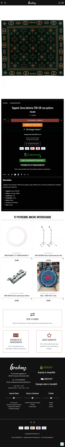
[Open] (2, 2)
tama (33, 139)
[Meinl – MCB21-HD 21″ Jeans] (48, 276)
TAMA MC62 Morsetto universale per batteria (16, 296)
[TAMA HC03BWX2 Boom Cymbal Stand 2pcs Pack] (48, 236)
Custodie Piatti (53, 293)
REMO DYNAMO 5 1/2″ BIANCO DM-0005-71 (17, 255)
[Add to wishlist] (61, 120)
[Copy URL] (28, 174)
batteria (30, 139)
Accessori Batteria (15, 103)
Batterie (5, 103)
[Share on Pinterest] (21, 174)
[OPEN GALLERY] (32, 48)
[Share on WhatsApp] (8, 174)
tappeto (37, 139)
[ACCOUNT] (59, 3)
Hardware (21, 293)
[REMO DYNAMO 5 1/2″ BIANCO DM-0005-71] (16, 236)
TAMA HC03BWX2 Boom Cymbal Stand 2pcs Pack (48, 255)
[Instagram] (34, 422)
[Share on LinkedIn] (18, 174)
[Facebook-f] (31, 422)
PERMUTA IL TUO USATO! (32, 125)
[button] (31, 259)
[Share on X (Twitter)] (15, 174)
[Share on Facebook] (12, 174)
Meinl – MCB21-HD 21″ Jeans (48, 296)
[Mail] (24, 174)
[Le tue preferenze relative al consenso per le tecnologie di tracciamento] (62, 444)
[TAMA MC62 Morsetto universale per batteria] (16, 276)
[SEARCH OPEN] (5, 3)
